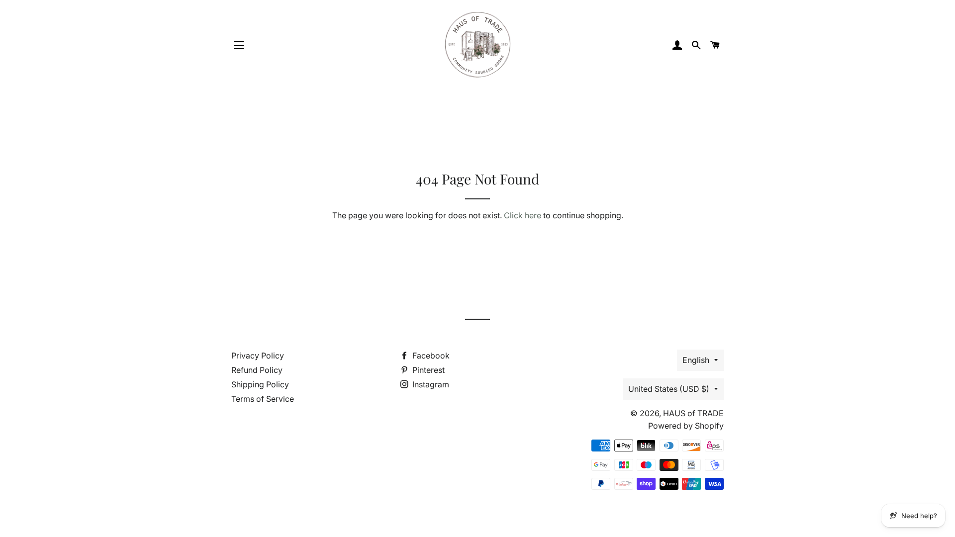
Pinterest (427, 370)
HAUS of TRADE (693, 413)
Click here (522, 215)
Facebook (430, 355)
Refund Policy (257, 370)
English (695, 360)
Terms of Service (262, 399)
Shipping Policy (260, 384)
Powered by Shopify (686, 426)
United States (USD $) (668, 389)
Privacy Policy (257, 355)
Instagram (429, 384)
